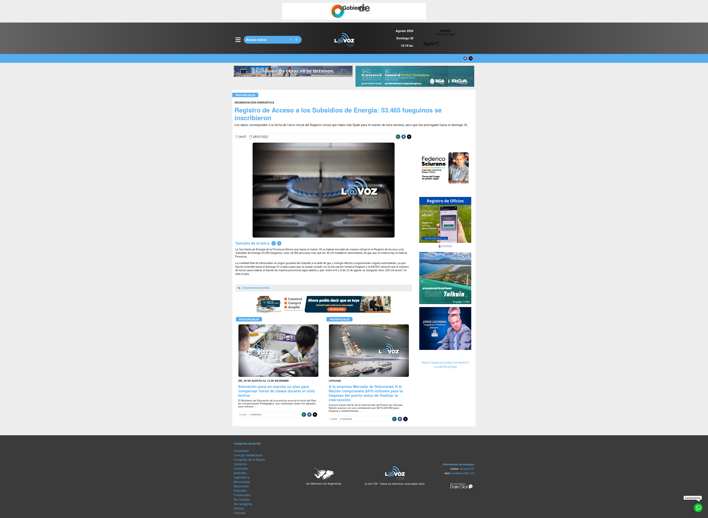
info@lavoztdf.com (462, 473)
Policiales (240, 491)
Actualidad (241, 451)
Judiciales (240, 473)
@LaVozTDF (467, 469)
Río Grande (241, 499)
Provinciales (245, 95)
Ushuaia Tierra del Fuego (445, 39)
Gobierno (240, 464)
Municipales (242, 482)
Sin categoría (243, 504)
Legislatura (241, 477)
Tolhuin (239, 508)
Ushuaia (239, 513)
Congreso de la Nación (249, 460)
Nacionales (241, 486)
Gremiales (241, 468)
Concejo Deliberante (248, 455)
